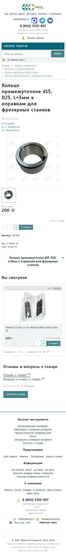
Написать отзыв (15, 394)
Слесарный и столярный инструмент (33, 439)
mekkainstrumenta (50, 519)
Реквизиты (47, 473)
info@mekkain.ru (21, 19)
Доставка (31, 14)
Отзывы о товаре (16, 375)
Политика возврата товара (26, 473)
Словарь (27, 490)
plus (16, 227)
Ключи (33, 436)
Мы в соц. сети (22, 522)
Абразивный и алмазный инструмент (33, 429)
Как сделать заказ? (15, 14)
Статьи (17, 490)
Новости (8, 490)
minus (4, 227)
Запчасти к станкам (33, 443)
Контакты (42, 14)
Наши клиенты (54, 490)
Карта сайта (33, 493)
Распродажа (37, 456)
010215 (57, 288)
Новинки (24, 456)
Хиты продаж (10, 456)
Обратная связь (48, 522)
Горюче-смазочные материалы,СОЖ (33, 433)
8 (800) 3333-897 (33, 26)
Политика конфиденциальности (33, 476)
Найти (57, 53)
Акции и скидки (54, 456)
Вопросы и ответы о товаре (24, 379)
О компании (55, 14)
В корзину (26, 227)
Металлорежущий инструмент (33, 426)
